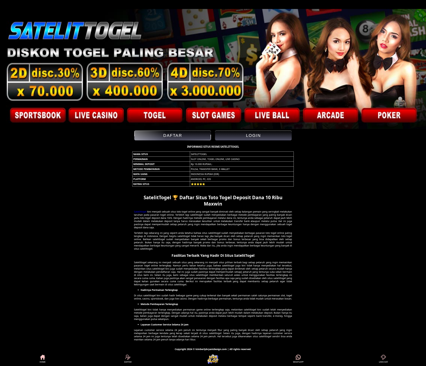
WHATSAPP (298, 362)
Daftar (172, 135)
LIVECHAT (383, 362)
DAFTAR (127, 362)
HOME (43, 362)
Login (253, 135)
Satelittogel (140, 211)
